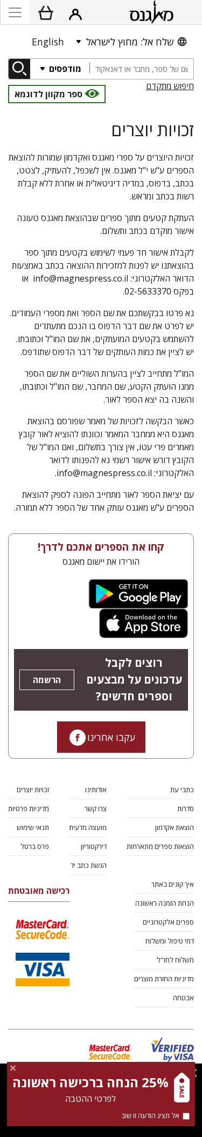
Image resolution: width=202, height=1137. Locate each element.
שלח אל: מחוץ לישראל (129, 41)
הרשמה (47, 680)
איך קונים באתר (172, 884)
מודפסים (64, 69)
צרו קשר (96, 808)
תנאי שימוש (33, 827)
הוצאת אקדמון (174, 827)
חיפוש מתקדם (170, 86)
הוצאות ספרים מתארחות (160, 846)
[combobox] (141, 69)
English (48, 41)
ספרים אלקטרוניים (168, 922)
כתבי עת (182, 789)
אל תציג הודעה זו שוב (150, 1115)
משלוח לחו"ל (175, 960)
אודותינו (96, 789)
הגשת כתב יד (89, 865)
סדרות (185, 808)
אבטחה (183, 997)
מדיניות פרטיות (28, 808)
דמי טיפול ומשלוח (169, 941)
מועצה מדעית (88, 827)
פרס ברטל (34, 846)
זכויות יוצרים (33, 789)
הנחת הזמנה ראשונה (164, 903)
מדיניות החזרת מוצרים (164, 979)
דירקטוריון (94, 846)
